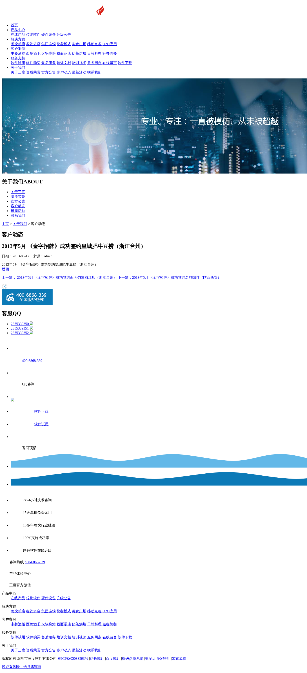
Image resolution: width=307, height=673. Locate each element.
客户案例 (18, 49)
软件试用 (18, 63)
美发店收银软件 (157, 658)
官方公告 (48, 72)
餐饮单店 (18, 44)
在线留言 (109, 63)
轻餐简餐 (109, 53)
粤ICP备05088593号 (73, 658)
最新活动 (79, 72)
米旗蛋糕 (179, 658)
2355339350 (20, 324)
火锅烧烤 (48, 53)
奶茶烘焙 (79, 53)
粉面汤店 (64, 53)
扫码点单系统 (132, 658)
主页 (5, 224)
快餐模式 (64, 44)
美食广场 (79, 44)
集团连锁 (48, 44)
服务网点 (94, 63)
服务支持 (18, 58)
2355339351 (20, 328)
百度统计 (113, 658)
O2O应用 (109, 44)
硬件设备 (48, 34)
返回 (5, 269)
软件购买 (33, 63)
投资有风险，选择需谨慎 (21, 667)
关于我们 (18, 67)
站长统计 (97, 658)
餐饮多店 (33, 44)
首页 (14, 25)
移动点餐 (94, 44)
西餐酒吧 (33, 53)
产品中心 (18, 30)
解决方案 (18, 39)
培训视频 (79, 63)
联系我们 (94, 72)
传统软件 (33, 34)
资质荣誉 (33, 72)
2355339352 (20, 333)
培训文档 (64, 63)
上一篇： (59, 277)
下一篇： (169, 277)
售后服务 (48, 63)
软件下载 (125, 63)
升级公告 (64, 34)
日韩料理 (94, 53)
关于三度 (18, 72)
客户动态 (64, 72)
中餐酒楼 (18, 53)
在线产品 (18, 34)
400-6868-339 (35, 562)
